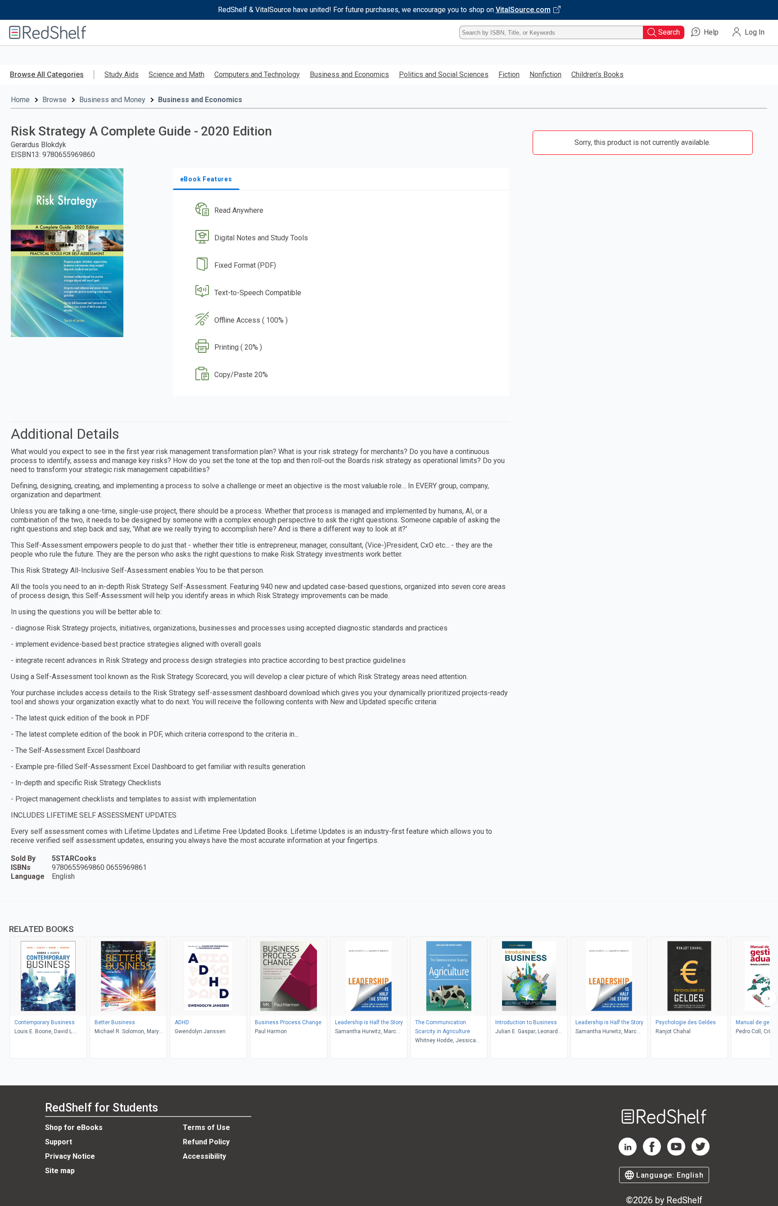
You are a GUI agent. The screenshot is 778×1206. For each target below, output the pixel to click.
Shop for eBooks (74, 1127)
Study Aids (121, 74)
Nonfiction (545, 74)
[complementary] (389, 981)
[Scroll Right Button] (769, 998)
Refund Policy (206, 1142)
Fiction (509, 74)
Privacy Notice (70, 1156)
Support (58, 1142)
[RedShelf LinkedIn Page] (628, 1153)
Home (20, 99)
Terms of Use (206, 1127)
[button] (343, 211)
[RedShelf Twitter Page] (701, 1153)
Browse (54, 99)
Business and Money (112, 99)
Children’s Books (597, 74)
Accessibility (204, 1156)
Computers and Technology (257, 74)
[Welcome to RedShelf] (48, 32)
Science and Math (176, 74)
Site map (60, 1170)
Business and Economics (349, 74)
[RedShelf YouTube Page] (676, 1153)
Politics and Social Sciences (444, 74)
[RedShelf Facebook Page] (652, 1153)
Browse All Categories (47, 74)
